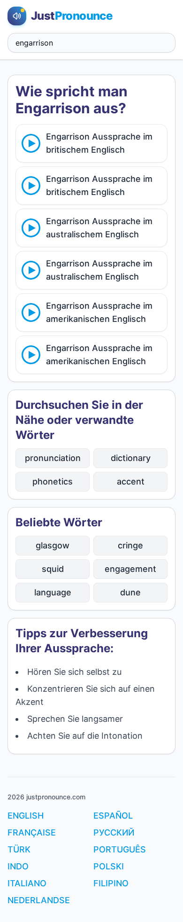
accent (131, 481)
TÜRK (19, 849)
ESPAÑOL (113, 815)
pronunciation (53, 458)
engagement (130, 569)
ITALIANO (27, 883)
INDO (18, 866)
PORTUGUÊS (119, 849)
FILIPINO (111, 883)
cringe (130, 545)
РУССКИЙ (113, 832)
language (52, 592)
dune (130, 592)
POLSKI (108, 866)
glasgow (52, 545)
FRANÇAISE (32, 832)
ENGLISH (26, 815)
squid (53, 569)
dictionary (131, 458)
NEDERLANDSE (39, 900)
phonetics (52, 481)
